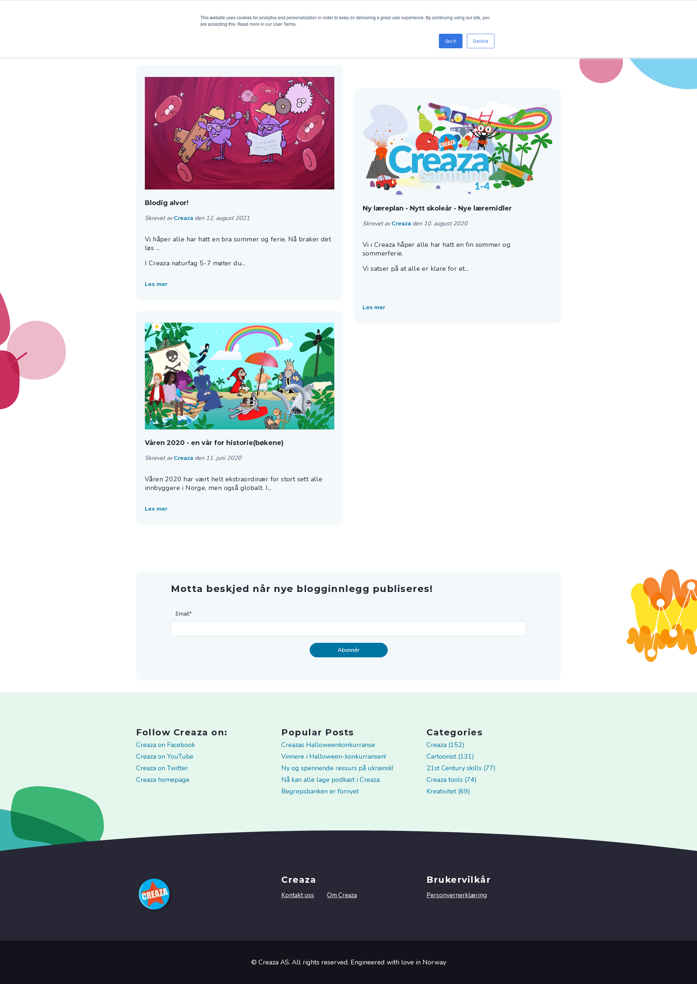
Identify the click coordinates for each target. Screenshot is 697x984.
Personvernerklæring (457, 895)
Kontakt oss (297, 895)
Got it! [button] (450, 41)
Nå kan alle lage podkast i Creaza (330, 779)
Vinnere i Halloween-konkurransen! (333, 756)
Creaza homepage (162, 779)
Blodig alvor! (166, 203)
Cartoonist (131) (450, 756)
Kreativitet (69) (448, 791)
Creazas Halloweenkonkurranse (328, 744)
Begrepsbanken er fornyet (320, 791)
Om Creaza (342, 895)
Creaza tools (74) (452, 779)
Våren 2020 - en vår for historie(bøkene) (214, 443)
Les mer (156, 284)
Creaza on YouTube (164, 756)
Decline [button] (480, 41)
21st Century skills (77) (461, 768)
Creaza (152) (445, 744)
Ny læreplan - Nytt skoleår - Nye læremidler (437, 208)
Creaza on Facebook (165, 744)
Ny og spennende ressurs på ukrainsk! (337, 768)
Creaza (184, 218)
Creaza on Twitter (162, 768)
